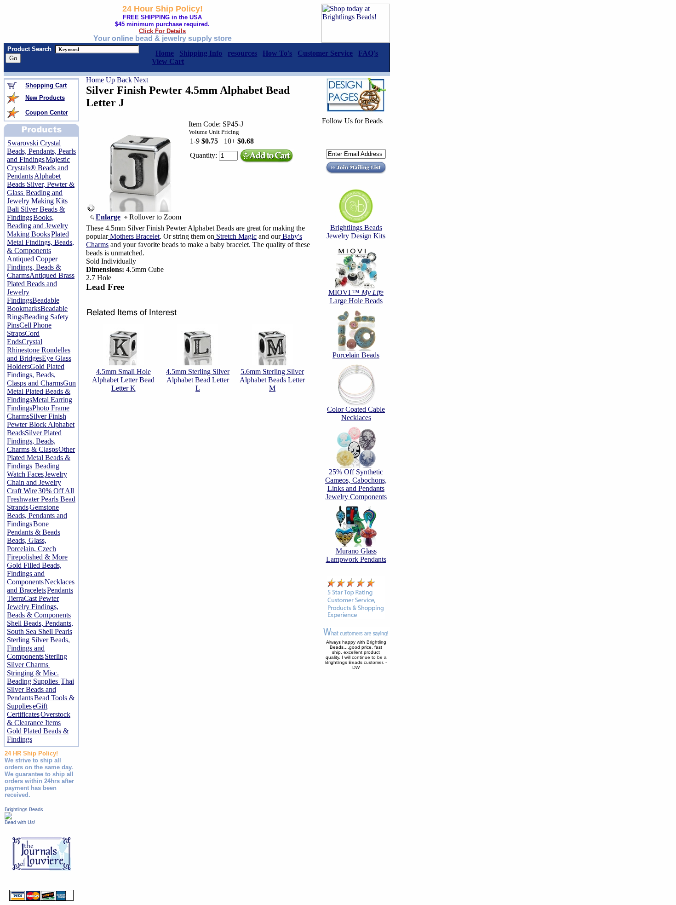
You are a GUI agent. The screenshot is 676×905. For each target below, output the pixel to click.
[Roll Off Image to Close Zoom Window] (141, 209)
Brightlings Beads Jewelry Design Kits (356, 232)
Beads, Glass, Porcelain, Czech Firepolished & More (37, 548)
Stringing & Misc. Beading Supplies (33, 677)
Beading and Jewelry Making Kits (37, 197)
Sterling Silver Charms (37, 660)
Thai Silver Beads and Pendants (40, 689)
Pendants (60, 590)
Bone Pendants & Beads (33, 528)
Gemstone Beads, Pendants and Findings (37, 515)
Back (124, 80)
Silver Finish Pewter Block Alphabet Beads (40, 424)
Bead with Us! (20, 822)
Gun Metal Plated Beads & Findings (41, 391)
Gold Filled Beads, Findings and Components (34, 573)
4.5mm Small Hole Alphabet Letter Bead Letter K (123, 380)
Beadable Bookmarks (33, 304)
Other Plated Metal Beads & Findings (41, 457)
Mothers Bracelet (134, 236)
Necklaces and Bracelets (40, 586)
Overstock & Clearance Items (38, 718)
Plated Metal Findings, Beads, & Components (40, 242)
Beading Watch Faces (33, 470)
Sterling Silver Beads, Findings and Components (38, 648)
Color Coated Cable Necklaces (356, 413)
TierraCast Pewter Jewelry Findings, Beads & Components (39, 606)
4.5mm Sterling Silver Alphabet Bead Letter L (197, 380)
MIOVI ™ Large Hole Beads (356, 296)
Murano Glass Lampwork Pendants (356, 555)
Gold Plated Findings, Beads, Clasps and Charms (35, 375)
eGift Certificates (27, 710)
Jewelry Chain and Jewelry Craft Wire (37, 482)
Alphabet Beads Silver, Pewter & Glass (40, 184)
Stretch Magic (235, 236)
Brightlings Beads (24, 809)
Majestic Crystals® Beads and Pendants (38, 168)
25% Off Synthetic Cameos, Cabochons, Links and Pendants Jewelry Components (356, 484)
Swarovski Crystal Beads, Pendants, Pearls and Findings (41, 151)
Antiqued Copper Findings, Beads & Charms (34, 267)
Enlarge (108, 217)
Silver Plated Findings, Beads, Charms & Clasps (34, 441)
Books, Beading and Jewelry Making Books (37, 225)
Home (95, 80)
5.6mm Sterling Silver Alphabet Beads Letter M (272, 380)
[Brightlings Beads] (8, 817)
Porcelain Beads (355, 355)
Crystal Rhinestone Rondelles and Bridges (38, 350)
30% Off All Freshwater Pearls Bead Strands (41, 499)
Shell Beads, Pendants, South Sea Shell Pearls (40, 627)
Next (141, 80)
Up (110, 80)
